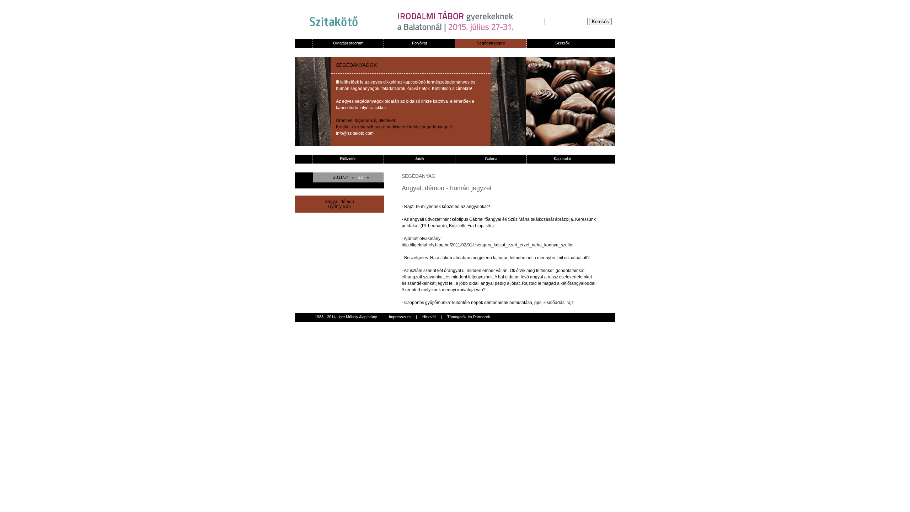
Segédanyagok (491, 43)
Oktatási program (348, 43)
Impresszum (400, 317)
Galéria (491, 158)
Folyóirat (419, 43)
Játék (419, 158)
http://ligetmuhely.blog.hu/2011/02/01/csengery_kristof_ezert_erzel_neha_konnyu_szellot (487, 244)
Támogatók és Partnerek (468, 317)
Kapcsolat (562, 158)
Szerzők (562, 43)
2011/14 (341, 177)
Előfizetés (348, 158)
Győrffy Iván (339, 206)
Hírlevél (428, 317)
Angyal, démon (339, 201)
